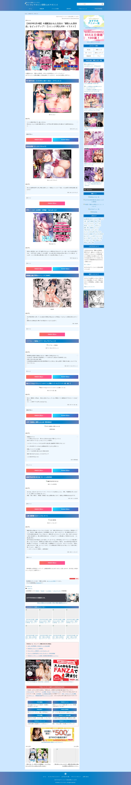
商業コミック (99, 49)
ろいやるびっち (87, 240)
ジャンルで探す (55, 8)
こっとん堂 (91, 236)
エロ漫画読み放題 (46, 693)
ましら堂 (100, 238)
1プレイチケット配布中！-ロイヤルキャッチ (38, 651)
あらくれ (86, 236)
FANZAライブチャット (64, 721)
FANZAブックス (65, 702)
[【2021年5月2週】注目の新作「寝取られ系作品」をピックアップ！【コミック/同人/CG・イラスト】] (45, 629)
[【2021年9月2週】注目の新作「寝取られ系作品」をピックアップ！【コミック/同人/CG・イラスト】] (59, 629)
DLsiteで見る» (65, 139)
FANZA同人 (39, 709)
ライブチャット (30, 695)
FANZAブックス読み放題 (65, 715)
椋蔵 (93, 242)
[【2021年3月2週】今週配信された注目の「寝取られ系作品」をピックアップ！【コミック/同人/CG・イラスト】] (45, 614)
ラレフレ (86, 232)
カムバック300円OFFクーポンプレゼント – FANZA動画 (41, 653)
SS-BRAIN (100, 234)
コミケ (85, 223)
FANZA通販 (39, 715)
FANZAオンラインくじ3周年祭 (35, 648)
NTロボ (95, 234)
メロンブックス (57, 591)
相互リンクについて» (89, 286)
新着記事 (42, 8)
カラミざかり (95, 229)
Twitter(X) (38, 583)
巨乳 (99, 221)
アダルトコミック (83, 8)
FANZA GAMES (64, 709)
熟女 (96, 221)
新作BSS (69, 8)
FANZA (37, 591)
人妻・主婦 (86, 221)
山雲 (89, 242)
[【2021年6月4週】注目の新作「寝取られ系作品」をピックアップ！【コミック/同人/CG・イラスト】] (32, 629)
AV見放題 (38, 693)
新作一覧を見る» (88, 189)
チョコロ (97, 227)
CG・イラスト (88, 52)
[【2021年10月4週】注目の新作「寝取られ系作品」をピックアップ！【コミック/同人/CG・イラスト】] (72, 629)
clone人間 (91, 232)
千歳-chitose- (87, 229)
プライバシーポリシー (76, 776)
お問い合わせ (86, 776)
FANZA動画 (39, 702)
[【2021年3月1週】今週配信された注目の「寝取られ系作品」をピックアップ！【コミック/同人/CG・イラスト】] (32, 614)
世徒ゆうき (98, 240)
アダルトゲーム (55, 692)
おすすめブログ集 (65, 776)
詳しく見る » (87, 264)
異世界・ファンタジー (89, 225)
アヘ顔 (99, 223)
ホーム (30, 8)
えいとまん (94, 238)
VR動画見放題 (38, 695)
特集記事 (89, 56)
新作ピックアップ (99, 52)
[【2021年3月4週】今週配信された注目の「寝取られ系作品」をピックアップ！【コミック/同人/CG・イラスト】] (72, 614)
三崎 (93, 240)
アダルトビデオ (30, 692)
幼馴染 (91, 221)
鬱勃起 (91, 227)
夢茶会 (85, 242)
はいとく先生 (87, 238)
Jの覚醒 (90, 234)
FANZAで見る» (39, 139)
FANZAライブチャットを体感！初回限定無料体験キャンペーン (43, 655)
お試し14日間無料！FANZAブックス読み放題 (39, 646)
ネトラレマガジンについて (53, 776)
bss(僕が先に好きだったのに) (91, 219)
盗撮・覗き (86, 227)
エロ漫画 (44, 692)
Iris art (85, 234)
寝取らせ (101, 219)
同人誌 (48, 692)
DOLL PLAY (98, 232)
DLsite (42, 591)
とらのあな (48, 591)
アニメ (99, 56)
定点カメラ (98, 225)
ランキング (90, 223)
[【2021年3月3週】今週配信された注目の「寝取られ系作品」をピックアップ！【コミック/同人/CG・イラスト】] (59, 614)
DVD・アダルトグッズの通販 (69, 693)
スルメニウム (99, 236)
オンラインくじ (47, 695)
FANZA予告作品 (98, 8)
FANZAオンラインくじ (39, 721)
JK (95, 223)
